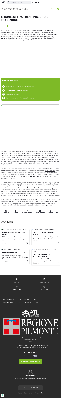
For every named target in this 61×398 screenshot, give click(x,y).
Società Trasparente (30, 387)
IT (32, 2)
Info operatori (8, 299)
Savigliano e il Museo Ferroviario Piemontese (20, 86)
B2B (35, 299)
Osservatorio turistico (12, 303)
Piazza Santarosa (50, 170)
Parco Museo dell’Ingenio (26, 188)
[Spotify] (34, 352)
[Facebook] (24, 352)
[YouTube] (29, 352)
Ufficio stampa (24, 299)
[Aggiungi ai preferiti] (52, 9)
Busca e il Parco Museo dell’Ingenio (17, 90)
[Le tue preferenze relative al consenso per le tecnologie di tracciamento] (2, 395)
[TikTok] (36, 352)
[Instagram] (26, 352)
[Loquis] (31, 352)
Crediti (20, 393)
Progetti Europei (31, 303)
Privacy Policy (39, 393)
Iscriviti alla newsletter (30, 361)
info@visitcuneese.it (40, 347)
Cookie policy (28, 393)
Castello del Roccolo (12, 94)
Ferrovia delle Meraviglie (25, 205)
